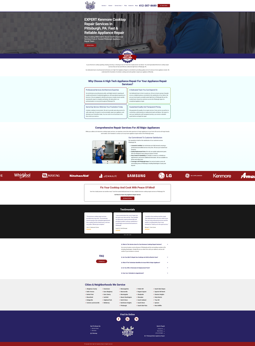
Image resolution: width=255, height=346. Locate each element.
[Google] (127, 319)
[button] (83, 223)
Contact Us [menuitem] (130, 5)
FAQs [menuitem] (125, 5)
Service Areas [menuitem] (118, 5)
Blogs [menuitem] (136, 5)
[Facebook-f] (118, 319)
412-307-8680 (148, 5)
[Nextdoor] (136, 319)
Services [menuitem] (104, 5)
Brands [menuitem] (110, 5)
